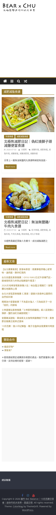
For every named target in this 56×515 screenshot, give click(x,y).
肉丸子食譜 (35, 234)
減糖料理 (35, 149)
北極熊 (24, 149)
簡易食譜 (25, 234)
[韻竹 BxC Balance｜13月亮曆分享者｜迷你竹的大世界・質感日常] (5, 81)
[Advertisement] (28, 48)
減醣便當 (14, 153)
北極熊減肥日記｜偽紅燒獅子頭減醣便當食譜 (28, 143)
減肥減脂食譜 (22, 136)
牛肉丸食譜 (15, 234)
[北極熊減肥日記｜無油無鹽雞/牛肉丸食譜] (28, 179)
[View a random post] (25, 81)
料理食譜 (9, 136)
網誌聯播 (6, 479)
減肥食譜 (44, 149)
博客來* (8, 350)
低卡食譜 (35, 230)
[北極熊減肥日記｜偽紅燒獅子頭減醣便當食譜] (28, 99)
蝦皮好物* (9, 346)
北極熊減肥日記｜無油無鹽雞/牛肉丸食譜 (27, 223)
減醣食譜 (34, 153)
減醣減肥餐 (24, 153)
